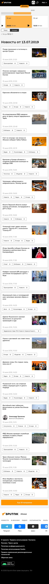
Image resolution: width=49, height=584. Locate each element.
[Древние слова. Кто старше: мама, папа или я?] (39, 365)
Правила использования (19, 540)
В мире (6, 85)
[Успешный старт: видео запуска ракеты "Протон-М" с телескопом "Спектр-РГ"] (39, 230)
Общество (19, 174)
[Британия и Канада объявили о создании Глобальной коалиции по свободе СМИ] (39, 163)
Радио (6, 107)
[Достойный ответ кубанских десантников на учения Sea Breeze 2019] (39, 408)
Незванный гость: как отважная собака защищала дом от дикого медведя (15, 386)
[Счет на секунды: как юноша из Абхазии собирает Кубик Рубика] (39, 141)
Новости (21, 63)
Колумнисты (8, 426)
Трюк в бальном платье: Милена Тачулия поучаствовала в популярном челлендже (16, 459)
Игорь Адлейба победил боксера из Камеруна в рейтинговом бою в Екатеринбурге (16, 250)
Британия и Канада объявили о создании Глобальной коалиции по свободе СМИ (15, 161)
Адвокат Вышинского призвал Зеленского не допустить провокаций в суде (14, 319)
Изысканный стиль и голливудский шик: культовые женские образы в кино (16, 297)
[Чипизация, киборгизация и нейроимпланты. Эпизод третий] (39, 185)
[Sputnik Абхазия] (7, 3)
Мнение (20, 426)
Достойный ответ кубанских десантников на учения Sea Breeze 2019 (15, 407)
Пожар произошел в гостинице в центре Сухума (15, 50)
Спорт (6, 264)
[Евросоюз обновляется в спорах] (39, 96)
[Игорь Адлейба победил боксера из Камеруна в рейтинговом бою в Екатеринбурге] (39, 252)
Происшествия (8, 63)
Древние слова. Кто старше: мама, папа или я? (15, 363)
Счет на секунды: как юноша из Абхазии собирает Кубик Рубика (14, 139)
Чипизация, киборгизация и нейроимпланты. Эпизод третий (14, 182)
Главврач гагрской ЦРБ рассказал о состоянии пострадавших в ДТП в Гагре (16, 274)
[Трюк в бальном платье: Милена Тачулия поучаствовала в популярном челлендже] (39, 460)
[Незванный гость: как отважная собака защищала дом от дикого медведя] (39, 387)
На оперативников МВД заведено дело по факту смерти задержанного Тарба (16, 116)
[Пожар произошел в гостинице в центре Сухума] (39, 52)
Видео (6, 152)
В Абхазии (7, 130)
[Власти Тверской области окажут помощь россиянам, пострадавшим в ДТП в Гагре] (39, 208)
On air (9, 18)
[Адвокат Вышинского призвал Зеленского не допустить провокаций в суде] (39, 320)
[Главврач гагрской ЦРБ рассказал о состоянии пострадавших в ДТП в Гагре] (39, 276)
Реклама (4, 543)
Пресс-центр (13, 543)
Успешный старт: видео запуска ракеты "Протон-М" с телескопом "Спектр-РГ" (15, 228)
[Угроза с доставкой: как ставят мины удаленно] (39, 343)
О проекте (5, 540)
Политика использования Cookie (13, 549)
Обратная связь (7, 557)
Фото (5, 309)
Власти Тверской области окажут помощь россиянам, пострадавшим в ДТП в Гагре (16, 207)
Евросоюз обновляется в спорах (14, 93)
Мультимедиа (18, 152)
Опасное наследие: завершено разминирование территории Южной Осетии (16, 73)
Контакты (31, 540)
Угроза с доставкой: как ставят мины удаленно (16, 339)
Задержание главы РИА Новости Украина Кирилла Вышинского (22, 331)
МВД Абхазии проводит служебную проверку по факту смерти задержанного (16, 435)
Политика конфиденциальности (13, 546)
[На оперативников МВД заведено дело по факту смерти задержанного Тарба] (39, 118)
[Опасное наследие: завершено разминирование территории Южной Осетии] (39, 74)
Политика (7, 174)
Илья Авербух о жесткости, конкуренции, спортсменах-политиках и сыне (13, 481)
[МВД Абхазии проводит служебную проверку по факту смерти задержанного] (39, 438)
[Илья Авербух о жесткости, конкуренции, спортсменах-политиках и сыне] (39, 483)
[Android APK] (8, 564)
